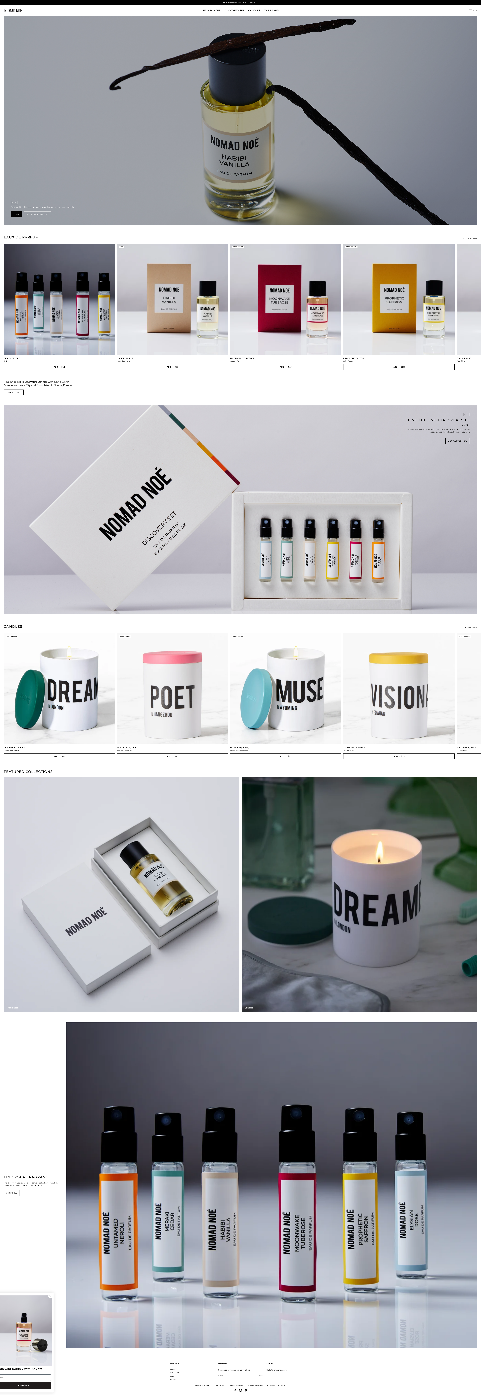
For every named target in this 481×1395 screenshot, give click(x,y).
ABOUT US (13, 392)
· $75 (59, 756)
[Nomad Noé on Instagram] (240, 1391)
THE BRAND (271, 10)
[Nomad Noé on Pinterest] (246, 1391)
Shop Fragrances (470, 238)
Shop (16, 214)
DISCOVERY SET (234, 10)
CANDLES (254, 10)
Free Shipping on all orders (240, 2)
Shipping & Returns (255, 1385)
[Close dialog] (59, 1296)
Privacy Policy (219, 1385)
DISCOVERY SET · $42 (457, 441)
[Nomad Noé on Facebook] (235, 1391)
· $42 (59, 367)
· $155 (172, 367)
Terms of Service (236, 1385)
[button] (475, 302)
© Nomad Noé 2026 (202, 1385)
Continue (32, 1385)
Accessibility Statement (276, 1385)
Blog (172, 1376)
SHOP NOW (11, 1193)
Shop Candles (471, 628)
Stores (173, 1379)
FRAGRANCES (211, 10)
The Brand (174, 1373)
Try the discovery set (37, 214)
